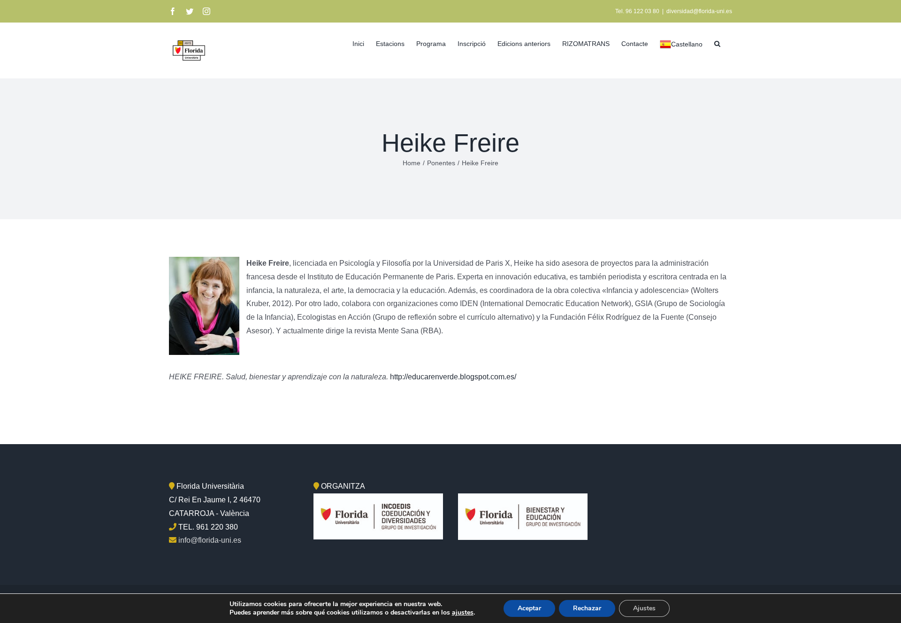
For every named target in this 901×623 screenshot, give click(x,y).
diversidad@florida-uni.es (699, 11)
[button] (717, 42)
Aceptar (529, 608)
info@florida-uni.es (209, 540)
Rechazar (587, 608)
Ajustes (644, 608)
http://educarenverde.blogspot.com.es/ (453, 377)
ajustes (462, 612)
